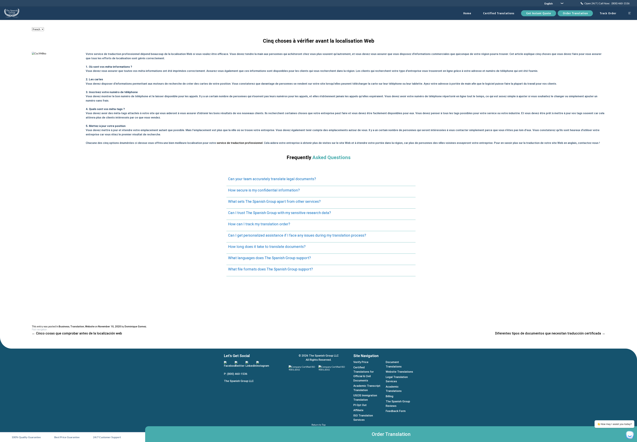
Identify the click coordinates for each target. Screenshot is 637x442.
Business (64, 326)
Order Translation (575, 13)
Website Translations (399, 371)
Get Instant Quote (538, 13)
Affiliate (358, 410)
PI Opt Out (360, 405)
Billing (389, 396)
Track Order (608, 13)
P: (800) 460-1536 (235, 373)
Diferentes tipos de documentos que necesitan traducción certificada (550, 333)
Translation (77, 326)
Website (89, 326)
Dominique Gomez (135, 326)
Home (467, 13)
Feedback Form (396, 411)
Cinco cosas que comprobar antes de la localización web (77, 333)
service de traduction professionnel (240, 143)
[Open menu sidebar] (629, 13)
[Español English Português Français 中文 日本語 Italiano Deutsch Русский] (552, 3)
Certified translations (498, 13)
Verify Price (360, 362)
